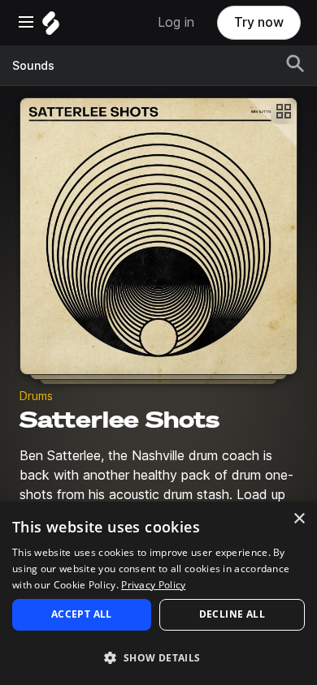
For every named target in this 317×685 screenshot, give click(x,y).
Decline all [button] (232, 614)
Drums (36, 396)
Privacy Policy (153, 585)
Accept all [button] (81, 614)
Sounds (33, 65)
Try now (259, 22)
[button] (158, 657)
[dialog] (158, 593)
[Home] (50, 27)
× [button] (299, 519)
